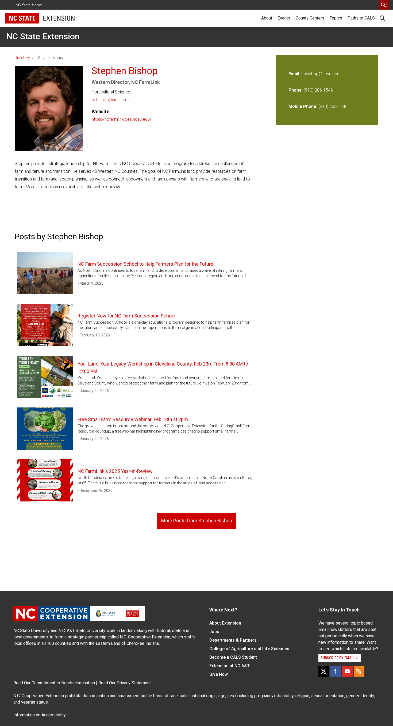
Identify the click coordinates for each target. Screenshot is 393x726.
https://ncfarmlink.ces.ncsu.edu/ (121, 119)
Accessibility (53, 714)
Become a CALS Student (233, 657)
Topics (336, 18)
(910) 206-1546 (318, 90)
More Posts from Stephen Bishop (196, 520)
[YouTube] (347, 671)
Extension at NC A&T (229, 665)
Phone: (295, 90)
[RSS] (359, 671)
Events (284, 18)
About (266, 18)
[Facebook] (335, 671)
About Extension (225, 623)
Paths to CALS (361, 18)
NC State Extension (43, 36)
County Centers (310, 18)
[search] (384, 5)
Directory (22, 58)
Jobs (214, 631)
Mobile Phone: (302, 106)
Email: (294, 73)
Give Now (218, 674)
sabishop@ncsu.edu (111, 99)
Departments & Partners (233, 640)
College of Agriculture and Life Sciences (249, 648)
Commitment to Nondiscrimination (63, 682)
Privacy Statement (134, 682)
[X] (323, 671)
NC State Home (29, 5)
